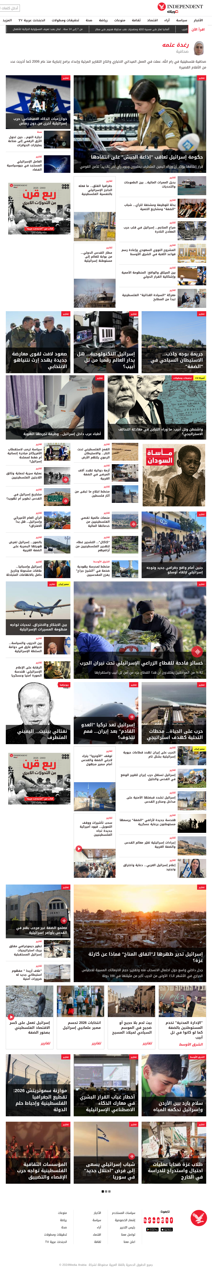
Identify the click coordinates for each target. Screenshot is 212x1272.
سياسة (181, 20)
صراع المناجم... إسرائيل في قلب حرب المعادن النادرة (150, 229)
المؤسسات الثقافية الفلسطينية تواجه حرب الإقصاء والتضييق (42, 1170)
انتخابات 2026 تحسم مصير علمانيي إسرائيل (82, 1025)
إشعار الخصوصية (125, 1220)
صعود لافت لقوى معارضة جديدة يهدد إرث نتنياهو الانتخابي (39, 360)
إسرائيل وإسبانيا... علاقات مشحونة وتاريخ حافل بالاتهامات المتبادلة (24, 570)
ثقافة (136, 20)
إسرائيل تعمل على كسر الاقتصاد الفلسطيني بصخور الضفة (30, 1027)
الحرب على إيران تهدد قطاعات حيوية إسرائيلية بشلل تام (149, 754)
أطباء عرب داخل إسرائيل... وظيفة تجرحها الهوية (62, 434)
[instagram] (162, 1220)
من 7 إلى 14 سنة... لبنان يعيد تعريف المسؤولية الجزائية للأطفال (61, 29)
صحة (89, 20)
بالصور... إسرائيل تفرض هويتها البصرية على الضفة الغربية (25, 546)
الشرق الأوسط (101, 561)
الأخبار (198, 20)
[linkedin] (154, 1220)
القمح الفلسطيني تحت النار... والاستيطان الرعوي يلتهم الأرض (93, 453)
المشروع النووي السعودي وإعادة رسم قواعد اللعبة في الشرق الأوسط (149, 252)
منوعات (119, 20)
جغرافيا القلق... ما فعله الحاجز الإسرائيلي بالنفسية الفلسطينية (95, 190)
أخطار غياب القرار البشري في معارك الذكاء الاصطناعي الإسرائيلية (107, 1103)
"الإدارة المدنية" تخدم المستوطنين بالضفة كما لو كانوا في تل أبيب (184, 1030)
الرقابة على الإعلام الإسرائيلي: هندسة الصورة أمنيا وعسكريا (26, 671)
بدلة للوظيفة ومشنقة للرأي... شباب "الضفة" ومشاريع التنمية (150, 207)
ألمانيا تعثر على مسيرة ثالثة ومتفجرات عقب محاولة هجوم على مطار (145, 29)
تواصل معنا (128, 1234)
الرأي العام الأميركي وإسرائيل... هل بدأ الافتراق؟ (27, 522)
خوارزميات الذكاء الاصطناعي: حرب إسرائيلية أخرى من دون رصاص (40, 121)
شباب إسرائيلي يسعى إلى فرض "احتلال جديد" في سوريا (109, 1170)
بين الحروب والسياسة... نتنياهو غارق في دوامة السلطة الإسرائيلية (25, 647)
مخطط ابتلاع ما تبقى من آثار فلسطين (92, 494)
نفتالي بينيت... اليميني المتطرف (42, 734)
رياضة (103, 20)
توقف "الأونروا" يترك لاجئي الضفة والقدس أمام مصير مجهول (96, 760)
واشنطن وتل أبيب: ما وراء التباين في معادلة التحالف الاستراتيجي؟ (160, 431)
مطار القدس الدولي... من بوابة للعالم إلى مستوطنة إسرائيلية (96, 257)
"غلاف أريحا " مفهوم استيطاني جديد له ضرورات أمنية (27, 975)
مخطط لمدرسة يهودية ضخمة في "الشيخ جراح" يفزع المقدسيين (93, 570)
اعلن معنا (129, 1241)
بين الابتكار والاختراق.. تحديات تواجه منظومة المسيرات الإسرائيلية (38, 627)
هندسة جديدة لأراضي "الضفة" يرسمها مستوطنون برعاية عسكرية (148, 822)
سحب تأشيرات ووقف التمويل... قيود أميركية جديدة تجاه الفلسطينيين (96, 829)
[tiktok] (149, 1220)
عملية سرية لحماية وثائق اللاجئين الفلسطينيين (24, 475)
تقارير (202, 78)
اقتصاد (152, 20)
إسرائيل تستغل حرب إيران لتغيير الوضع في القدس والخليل (148, 777)
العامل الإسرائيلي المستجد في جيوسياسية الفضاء (24, 165)
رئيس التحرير (127, 1227)
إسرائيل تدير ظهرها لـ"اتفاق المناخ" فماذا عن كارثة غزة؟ (145, 957)
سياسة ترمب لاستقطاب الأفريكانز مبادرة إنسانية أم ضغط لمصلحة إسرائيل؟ (24, 455)
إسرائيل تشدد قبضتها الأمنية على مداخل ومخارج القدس (151, 800)
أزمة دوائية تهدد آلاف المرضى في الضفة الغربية (94, 474)
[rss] (145, 1220)
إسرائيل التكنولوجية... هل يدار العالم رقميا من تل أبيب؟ (106, 360)
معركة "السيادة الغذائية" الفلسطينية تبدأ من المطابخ (149, 297)
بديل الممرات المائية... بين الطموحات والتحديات (150, 184)
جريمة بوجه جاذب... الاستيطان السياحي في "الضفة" (177, 360)
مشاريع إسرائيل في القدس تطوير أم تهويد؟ (24, 496)
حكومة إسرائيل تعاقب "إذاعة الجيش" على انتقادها (147, 157)
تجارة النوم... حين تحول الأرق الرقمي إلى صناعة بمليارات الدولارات (25, 141)
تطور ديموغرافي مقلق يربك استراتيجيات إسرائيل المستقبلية (25, 950)
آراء (167, 20)
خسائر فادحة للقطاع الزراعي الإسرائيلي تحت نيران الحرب (141, 663)
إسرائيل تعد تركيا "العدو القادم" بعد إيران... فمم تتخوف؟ (108, 731)
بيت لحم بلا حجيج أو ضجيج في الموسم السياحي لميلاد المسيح (132, 1027)
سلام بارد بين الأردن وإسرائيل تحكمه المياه (178, 1106)
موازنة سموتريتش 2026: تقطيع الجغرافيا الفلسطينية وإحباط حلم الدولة (40, 1100)
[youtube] (158, 1220)
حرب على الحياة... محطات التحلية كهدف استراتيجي (175, 734)
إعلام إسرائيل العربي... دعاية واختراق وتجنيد (149, 867)
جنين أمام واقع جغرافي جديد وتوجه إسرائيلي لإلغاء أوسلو (174, 570)
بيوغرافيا (64, 685)
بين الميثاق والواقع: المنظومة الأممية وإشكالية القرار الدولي (149, 275)
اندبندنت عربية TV (31, 20)
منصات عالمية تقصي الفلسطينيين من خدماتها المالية (95, 522)
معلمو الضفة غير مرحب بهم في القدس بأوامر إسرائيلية (41, 930)
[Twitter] (167, 1220)
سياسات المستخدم (123, 1212)
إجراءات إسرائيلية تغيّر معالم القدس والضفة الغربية (150, 845)
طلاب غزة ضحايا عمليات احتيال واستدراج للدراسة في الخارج (175, 1170)
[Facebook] (171, 1220)
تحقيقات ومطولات (65, 20)
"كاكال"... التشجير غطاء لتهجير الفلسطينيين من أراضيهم (93, 546)
